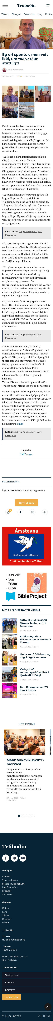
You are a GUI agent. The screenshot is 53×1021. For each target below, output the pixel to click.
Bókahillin (29, 14)
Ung (39, 14)
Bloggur (16, 14)
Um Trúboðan (10, 887)
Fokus (5, 908)
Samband (7, 894)
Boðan (49, 14)
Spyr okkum (26, 502)
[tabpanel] (24, 770)
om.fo (20, 423)
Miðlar (5, 922)
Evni (4, 911)
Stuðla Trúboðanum (13, 883)
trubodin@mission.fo (13, 939)
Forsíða (6, 876)
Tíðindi (5, 14)
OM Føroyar (27, 454)
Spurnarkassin (10, 880)
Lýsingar (6, 890)
